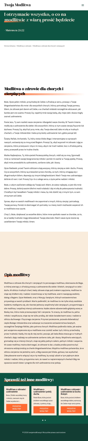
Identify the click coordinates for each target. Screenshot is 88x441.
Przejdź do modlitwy (16, 407)
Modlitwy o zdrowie (24, 46)
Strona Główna (9, 46)
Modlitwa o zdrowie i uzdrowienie (16, 390)
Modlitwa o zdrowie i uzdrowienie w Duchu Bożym (71, 391)
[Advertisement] (44, 66)
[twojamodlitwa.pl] (17, 5)
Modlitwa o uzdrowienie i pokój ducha (42, 391)
